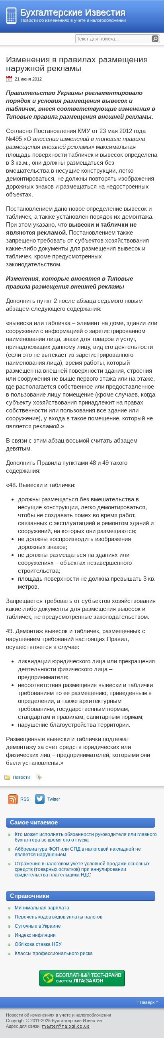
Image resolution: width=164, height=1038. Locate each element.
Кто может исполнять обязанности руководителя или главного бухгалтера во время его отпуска (86, 837)
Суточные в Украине (38, 926)
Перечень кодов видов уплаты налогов (58, 917)
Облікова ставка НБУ (38, 944)
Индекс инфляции (35, 935)
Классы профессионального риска (54, 953)
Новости (21, 777)
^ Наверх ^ (147, 1002)
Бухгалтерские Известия (72, 12)
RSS (24, 799)
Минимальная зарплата (42, 908)
